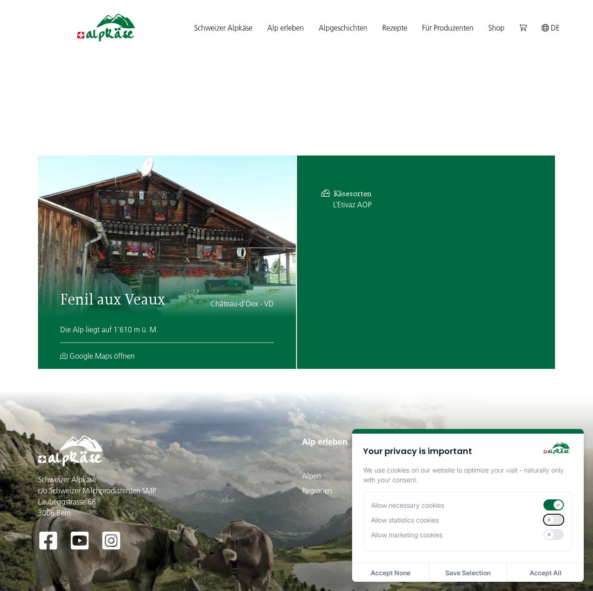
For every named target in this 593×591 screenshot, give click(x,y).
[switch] (553, 504)
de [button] (554, 27)
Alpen (311, 475)
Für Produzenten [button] (447, 27)
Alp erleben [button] (285, 27)
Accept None (390, 573)
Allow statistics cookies (405, 520)
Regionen (317, 490)
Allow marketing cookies (406, 535)
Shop (496, 27)
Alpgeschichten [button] (343, 27)
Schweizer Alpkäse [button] (223, 27)
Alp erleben (324, 441)
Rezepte (394, 27)
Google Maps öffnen (101, 356)
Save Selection (468, 573)
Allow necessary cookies (407, 505)
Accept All (545, 573)
